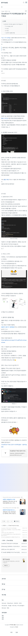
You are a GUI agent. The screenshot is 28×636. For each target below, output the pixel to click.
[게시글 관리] (11, 521)
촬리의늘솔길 (4, 3)
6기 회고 (7, 30)
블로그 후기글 (4, 118)
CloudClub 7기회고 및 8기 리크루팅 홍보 (9, 528)
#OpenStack (10, 603)
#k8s (8, 608)
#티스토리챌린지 (20, 605)
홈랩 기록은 (6, 179)
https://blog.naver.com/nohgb (9, 507)
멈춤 (17, 632)
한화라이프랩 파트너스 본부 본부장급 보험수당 (9, 510)
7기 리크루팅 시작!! (9, 26)
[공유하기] (8, 521)
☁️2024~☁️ (5, 525)
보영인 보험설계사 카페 (9, 499)
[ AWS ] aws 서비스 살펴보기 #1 (7, 532)
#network (4, 603)
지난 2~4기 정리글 (5, 38)
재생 (11, 632)
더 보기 (25, 540)
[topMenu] (26, 2)
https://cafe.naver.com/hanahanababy (11, 497)
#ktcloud (4, 608)
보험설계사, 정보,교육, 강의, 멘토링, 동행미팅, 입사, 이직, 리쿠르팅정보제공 (10, 502)
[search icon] (23, 3)
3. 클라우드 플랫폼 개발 (10, 33)
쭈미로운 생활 (12, 624)
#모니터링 (14, 605)
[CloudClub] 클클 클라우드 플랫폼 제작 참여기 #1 (10, 537)
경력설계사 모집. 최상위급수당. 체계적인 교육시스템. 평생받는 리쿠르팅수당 (9, 512)
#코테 (20, 603)
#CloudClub (4, 605)
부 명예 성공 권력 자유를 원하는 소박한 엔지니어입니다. (11, 562)
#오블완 (9, 605)
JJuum (16, 627)
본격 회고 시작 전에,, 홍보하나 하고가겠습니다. (13, 24)
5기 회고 (7, 28)
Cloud (2, 11)
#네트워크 (16, 603)
